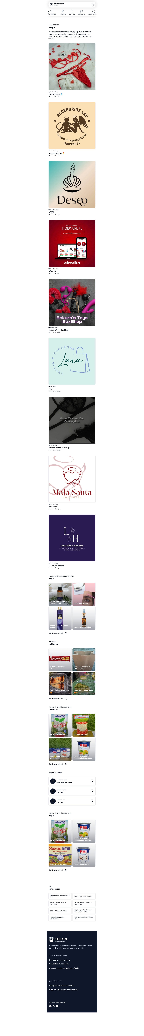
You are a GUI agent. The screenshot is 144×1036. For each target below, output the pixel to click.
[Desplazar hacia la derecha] (94, 12)
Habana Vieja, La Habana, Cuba (83, 896)
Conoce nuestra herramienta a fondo (64, 968)
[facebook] (53, 1006)
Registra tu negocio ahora (59, 960)
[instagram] (50, 1006)
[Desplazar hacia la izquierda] (50, 12)
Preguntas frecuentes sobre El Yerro (63, 990)
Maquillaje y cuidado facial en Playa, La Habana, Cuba (82, 910)
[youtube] (57, 1006)
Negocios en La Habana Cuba (58, 910)
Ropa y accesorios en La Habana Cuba (83, 917)
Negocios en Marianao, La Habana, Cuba (57, 917)
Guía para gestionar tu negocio (61, 985)
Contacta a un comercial (59, 964)
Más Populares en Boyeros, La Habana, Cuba (83, 903)
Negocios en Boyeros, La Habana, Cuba (60, 896)
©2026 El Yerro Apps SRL (57, 1002)
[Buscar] (93, 4)
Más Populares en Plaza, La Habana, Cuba (58, 903)
